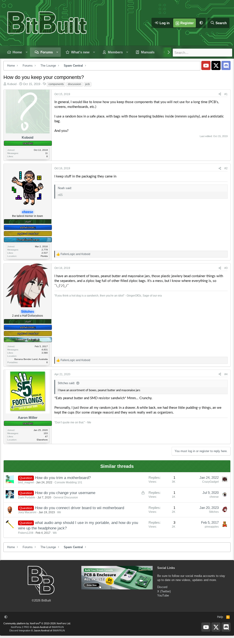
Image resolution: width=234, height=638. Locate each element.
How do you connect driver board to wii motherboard (79, 508)
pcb (87, 84)
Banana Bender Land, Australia (31, 359)
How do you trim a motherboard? (63, 478)
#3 (226, 268)
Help (220, 617)
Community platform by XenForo (37, 623)
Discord (162, 587)
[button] (201, 23)
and (75, 254)
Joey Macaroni (27, 512)
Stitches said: (66, 383)
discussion (74, 84)
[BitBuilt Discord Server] (226, 65)
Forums (46, 52)
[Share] (220, 94)
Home (17, 52)
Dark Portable (26, 497)
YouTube (163, 595)
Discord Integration (19, 630)
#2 (226, 168)
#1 (226, 94)
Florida (44, 256)
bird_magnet (26, 482)
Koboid (11, 84)
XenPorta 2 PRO (20, 627)
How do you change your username (65, 493)
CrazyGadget (210, 481)
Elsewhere (42, 439)
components (56, 84)
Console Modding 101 (68, 482)
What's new (80, 52)
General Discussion (65, 497)
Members (115, 52)
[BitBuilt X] (216, 65)
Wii (59, 512)
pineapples (212, 526)
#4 (226, 374)
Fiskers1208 (25, 532)
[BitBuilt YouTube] (205, 65)
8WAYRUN (58, 627)
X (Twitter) (164, 591)
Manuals (147, 52)
